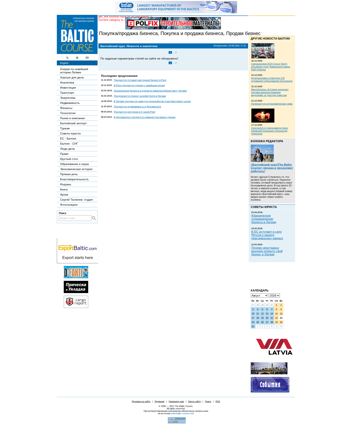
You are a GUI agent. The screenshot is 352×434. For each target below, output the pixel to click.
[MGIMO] (269, 373)
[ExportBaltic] (77, 262)
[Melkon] (270, 391)
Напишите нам (176, 401)
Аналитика (67, 82)
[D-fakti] (76, 277)
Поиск (208, 401)
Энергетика (67, 97)
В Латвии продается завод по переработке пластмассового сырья (152, 101)
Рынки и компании (72, 118)
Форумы (65, 184)
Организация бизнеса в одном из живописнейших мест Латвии (150, 90)
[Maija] (76, 292)
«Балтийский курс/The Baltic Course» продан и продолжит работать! (272, 168)
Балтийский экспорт (73, 123)
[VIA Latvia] (274, 358)
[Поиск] (67, 58)
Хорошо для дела (72, 77)
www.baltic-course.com (182, 413)
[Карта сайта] (77, 58)
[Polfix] (173, 23)
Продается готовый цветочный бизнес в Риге (140, 80)
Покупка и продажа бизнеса (192, 33)
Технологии (68, 113)
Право (64, 153)
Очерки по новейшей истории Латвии (74, 70)
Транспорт (67, 92)
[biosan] (176, 12)
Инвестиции (68, 87)
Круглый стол (69, 158)
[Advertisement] (265, 274)
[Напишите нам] (87, 58)
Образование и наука (74, 164)
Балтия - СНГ (69, 143)
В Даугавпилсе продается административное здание (145, 117)
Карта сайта (194, 401)
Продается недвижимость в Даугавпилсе (137, 106)
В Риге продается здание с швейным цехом (139, 85)
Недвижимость (70, 102)
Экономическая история (76, 169)
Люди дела (67, 148)
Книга (64, 189)
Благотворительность (74, 179)
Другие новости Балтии (270, 38)
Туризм (65, 128)
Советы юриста (70, 133)
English (64, 63)
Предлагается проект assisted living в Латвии (140, 96)
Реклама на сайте (141, 401)
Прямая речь (69, 174)
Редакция (159, 401)
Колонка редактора (267, 141)
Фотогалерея (69, 204)
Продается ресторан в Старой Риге (134, 112)
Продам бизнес (243, 33)
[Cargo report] (76, 307)
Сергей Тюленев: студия (76, 199)
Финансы (66, 108)
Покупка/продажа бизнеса (128, 33)
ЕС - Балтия (68, 138)
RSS (218, 401)
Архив (64, 194)
